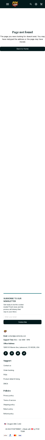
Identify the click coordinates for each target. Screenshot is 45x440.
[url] (17, 336)
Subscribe (22, 322)
